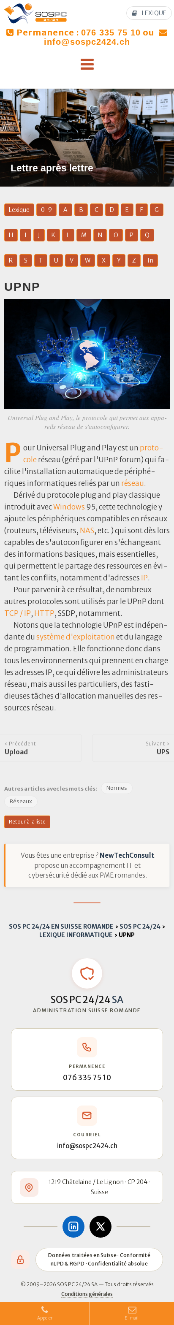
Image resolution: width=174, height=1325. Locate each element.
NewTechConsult (127, 855)
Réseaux (21, 801)
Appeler (44, 1318)
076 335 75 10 (111, 32)
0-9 (46, 210)
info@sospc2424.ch (87, 41)
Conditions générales (87, 1294)
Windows (69, 507)
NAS (87, 530)
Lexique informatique (76, 935)
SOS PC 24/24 (140, 926)
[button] (87, 64)
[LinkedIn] (73, 1227)
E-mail (132, 1318)
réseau (132, 483)
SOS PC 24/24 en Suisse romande (61, 926)
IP (144, 578)
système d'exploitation (75, 637)
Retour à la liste (27, 821)
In (150, 260)
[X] (100, 1227)
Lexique (19, 210)
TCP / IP (17, 613)
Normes (116, 787)
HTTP (44, 613)
